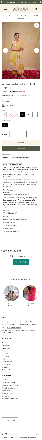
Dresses (4, 351)
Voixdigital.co (32, 438)
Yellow (5, 125)
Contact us (5, 396)
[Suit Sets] (31, 293)
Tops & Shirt (6, 348)
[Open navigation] (5, 9)
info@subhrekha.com (14, 328)
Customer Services (8, 370)
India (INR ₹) (10, 420)
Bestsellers (5, 345)
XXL (35, 115)
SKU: (3, 101)
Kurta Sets (5, 356)
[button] (1, 2)
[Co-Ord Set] (11, 293)
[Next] (36, 50)
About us (5, 380)
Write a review (21, 262)
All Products (6, 364)
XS (4, 115)
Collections (5, 367)
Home (5, 16)
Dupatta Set (13, 16)
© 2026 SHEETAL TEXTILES (10, 438)
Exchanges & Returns (9, 383)
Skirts (3, 359)
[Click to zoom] (36, 25)
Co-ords (4, 343)
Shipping (14, 95)
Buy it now (21, 149)
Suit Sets (5, 354)
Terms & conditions (8, 388)
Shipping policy (7, 393)
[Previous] (5, 50)
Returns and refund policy (10, 385)
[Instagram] (6, 434)
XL (29, 115)
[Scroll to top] (37, 434)
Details (5, 157)
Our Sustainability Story (10, 399)
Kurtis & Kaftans (7, 362)
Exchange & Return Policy (21, 157)
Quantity (5, 134)
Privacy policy (6, 391)
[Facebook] (2, 434)
